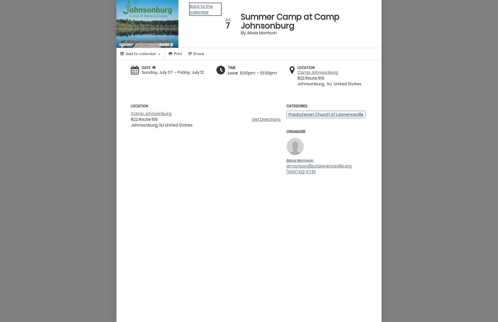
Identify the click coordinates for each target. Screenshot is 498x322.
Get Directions (266, 119)
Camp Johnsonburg (317, 72)
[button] (153, 67)
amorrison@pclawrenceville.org (319, 166)
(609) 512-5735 (301, 172)
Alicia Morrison (299, 160)
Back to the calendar (201, 9)
